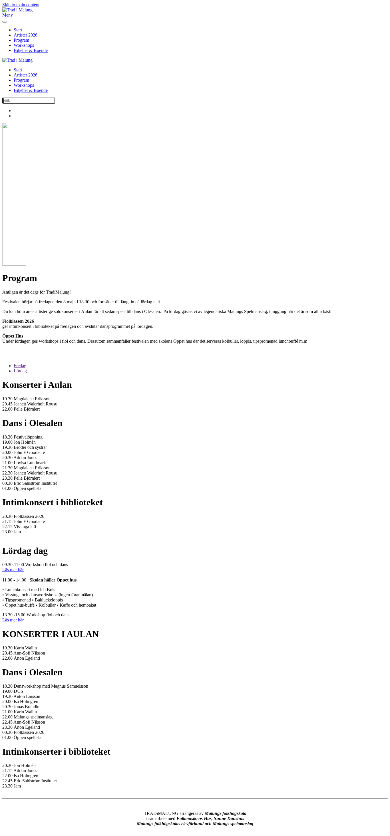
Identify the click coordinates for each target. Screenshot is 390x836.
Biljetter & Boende (31, 50)
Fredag (20, 365)
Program (21, 40)
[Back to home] (17, 9)
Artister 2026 (25, 35)
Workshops (24, 45)
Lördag (20, 370)
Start (18, 29)
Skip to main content (20, 4)
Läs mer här (13, 569)
